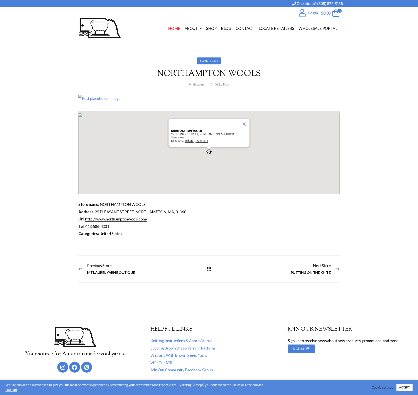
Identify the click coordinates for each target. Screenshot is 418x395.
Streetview (177, 137)
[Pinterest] (86, 367)
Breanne (199, 84)
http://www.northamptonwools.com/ (116, 219)
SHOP (211, 28)
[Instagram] (62, 367)
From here (202, 140)
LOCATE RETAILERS (276, 28)
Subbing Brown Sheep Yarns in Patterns (183, 348)
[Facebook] (74, 367)
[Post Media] (209, 98)
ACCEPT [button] (404, 387)
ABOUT (191, 28)
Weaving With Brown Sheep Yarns (178, 355)
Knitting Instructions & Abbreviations (181, 340)
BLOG (226, 28)
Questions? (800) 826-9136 (320, 3)
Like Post (222, 84)
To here (189, 140)
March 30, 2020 (209, 60)
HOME (174, 28)
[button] (209, 151)
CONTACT (245, 28)
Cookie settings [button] (382, 387)
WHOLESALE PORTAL (317, 28)
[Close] (244, 124)
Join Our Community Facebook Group (181, 369)
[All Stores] (209, 269)
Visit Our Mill (161, 362)
